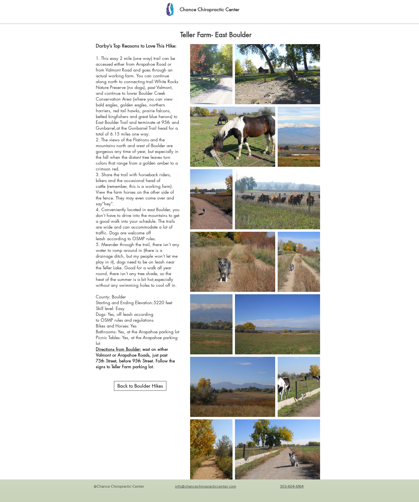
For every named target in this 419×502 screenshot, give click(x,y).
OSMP (107, 320)
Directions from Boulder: (118, 349)
